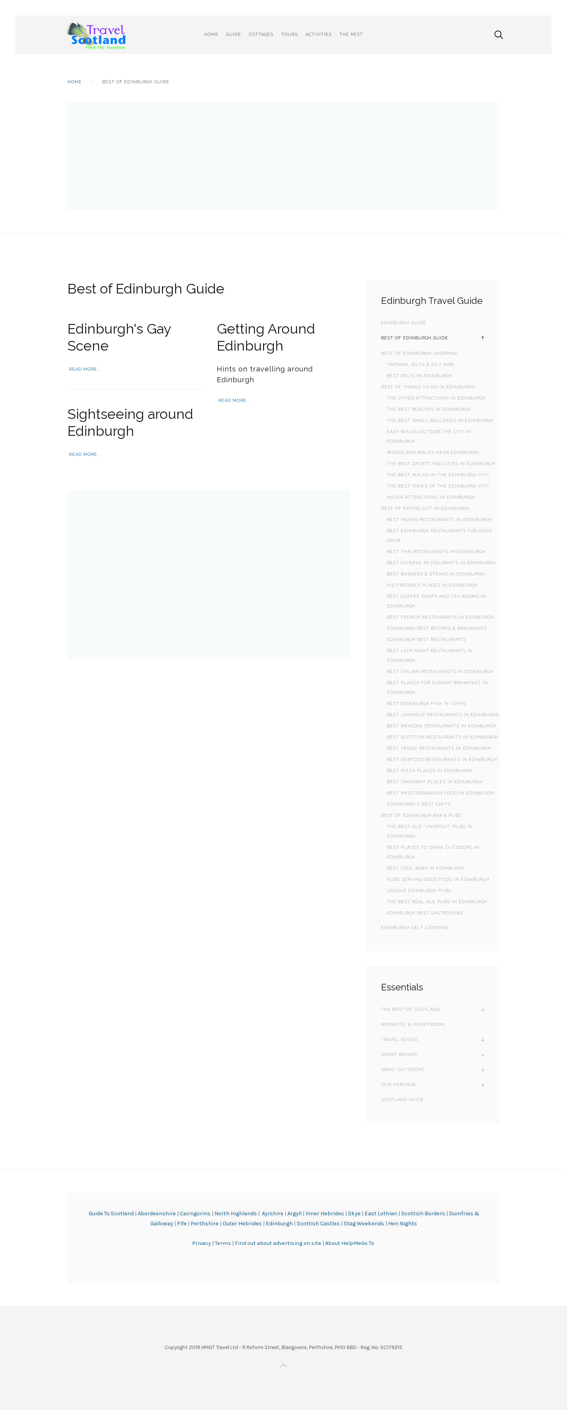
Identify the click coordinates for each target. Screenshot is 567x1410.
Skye (354, 1213)
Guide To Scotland (111, 1213)
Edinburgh (279, 1223)
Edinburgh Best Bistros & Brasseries (437, 628)
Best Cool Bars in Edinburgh (426, 868)
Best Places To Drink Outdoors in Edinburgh (433, 852)
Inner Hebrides (324, 1213)
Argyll (294, 1213)
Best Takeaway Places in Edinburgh (435, 781)
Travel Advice (399, 1039)
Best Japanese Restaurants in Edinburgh (443, 714)
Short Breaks (399, 1054)
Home (211, 34)
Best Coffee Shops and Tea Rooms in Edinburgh (436, 601)
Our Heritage (398, 1084)
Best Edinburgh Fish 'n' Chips (426, 703)
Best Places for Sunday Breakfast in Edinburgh (437, 687)
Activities (318, 34)
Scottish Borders (423, 1213)
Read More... (85, 369)
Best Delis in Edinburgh (419, 375)
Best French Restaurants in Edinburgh (440, 617)
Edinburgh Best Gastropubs (425, 913)
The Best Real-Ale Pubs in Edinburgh (437, 901)
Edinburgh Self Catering (415, 927)
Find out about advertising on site (278, 1243)
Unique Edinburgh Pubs (419, 890)
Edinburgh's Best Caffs (419, 804)
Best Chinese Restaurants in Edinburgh (441, 562)
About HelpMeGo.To (349, 1243)
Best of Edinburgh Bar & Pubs (421, 815)
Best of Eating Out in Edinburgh (425, 508)
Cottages (261, 34)
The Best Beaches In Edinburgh (429, 409)
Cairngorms (195, 1213)
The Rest (351, 34)
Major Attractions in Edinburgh (431, 497)
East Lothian (380, 1213)
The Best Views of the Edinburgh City (438, 486)
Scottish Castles (318, 1223)
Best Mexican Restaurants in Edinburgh (441, 726)
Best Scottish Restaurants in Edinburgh (442, 737)
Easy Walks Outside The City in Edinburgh (429, 436)
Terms (223, 1243)
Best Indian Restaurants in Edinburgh (439, 519)
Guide (233, 34)
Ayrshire (273, 1213)
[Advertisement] (284, 156)
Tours (289, 34)
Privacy (202, 1243)
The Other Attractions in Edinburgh (436, 398)
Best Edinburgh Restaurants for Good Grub (439, 535)
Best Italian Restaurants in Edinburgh (440, 671)
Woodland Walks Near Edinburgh (433, 452)
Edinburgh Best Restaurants (426, 639)
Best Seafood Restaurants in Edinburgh (442, 759)
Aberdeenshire (157, 1213)
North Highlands (235, 1213)
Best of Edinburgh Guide (414, 338)
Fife (182, 1223)
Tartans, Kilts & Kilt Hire (420, 364)
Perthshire (205, 1223)
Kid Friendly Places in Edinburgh (432, 585)
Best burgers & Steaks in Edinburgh (436, 574)
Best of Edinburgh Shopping (419, 353)
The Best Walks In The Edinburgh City (438, 474)
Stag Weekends (364, 1223)
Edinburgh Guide (403, 323)
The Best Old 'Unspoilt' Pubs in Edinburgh (430, 831)
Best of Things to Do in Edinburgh (428, 387)
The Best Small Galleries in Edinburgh (440, 420)
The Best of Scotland (410, 1009)
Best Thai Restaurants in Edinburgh (436, 551)
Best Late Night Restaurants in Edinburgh (430, 655)
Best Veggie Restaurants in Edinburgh (439, 748)
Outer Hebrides (242, 1223)
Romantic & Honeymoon (413, 1024)
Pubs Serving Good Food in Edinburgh (438, 879)
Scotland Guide (402, 1099)
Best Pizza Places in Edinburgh (429, 770)
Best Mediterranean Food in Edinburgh (440, 793)
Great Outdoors (403, 1069)
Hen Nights (402, 1223)
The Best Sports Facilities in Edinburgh (441, 463)
